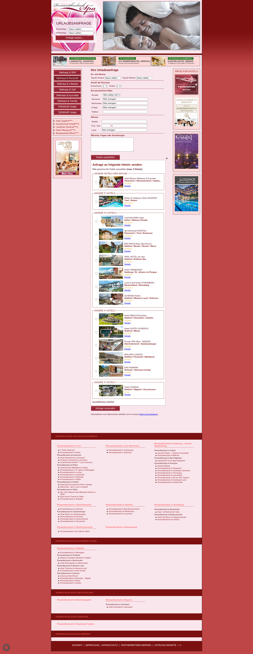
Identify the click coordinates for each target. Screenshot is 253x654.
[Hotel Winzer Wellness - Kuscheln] (111, 187)
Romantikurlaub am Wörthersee (121, 511)
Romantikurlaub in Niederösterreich (75, 527)
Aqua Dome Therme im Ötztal (72, 497)
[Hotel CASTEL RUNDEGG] (111, 337)
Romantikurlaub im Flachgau (165, 463)
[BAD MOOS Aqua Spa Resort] (111, 252)
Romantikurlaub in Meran (70, 581)
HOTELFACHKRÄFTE (165, 645)
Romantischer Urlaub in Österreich (77, 436)
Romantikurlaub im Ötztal (67, 490)
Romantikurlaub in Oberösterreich (74, 505)
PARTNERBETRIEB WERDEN (136, 645)
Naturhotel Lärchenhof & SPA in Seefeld (76, 485)
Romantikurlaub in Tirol (69, 446)
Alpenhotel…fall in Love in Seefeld (74, 487)
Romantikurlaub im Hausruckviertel (74, 519)
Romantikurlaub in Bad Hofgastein (168, 458)
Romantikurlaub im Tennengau (169, 473)
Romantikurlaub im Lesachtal (120, 514)
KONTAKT (77, 645)
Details (127, 186)
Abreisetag (62, 33)
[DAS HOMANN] (111, 376)
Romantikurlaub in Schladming (121, 450)
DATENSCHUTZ (110, 645)
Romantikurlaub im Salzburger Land (171, 480)
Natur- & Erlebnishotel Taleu (168, 512)
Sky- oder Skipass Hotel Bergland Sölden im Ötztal (77, 493)
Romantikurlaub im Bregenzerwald (168, 515)
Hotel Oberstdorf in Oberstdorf (121, 607)
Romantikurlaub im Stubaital (71, 499)
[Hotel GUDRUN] (111, 395)
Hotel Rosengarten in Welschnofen (74, 563)
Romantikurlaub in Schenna (68, 573)
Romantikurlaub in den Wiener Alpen (75, 531)
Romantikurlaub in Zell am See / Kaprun (173, 478)
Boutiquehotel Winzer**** (67, 133)
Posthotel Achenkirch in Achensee (73, 460)
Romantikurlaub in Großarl (165, 450)
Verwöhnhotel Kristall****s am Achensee (76, 462)
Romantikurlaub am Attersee (71, 509)
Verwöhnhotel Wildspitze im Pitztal (74, 468)
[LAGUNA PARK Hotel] (111, 226)
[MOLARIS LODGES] (111, 363)
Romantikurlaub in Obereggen (72, 553)
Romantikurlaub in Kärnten (119, 505)
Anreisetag (62, 29)
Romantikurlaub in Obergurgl (71, 477)
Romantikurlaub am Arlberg (168, 520)
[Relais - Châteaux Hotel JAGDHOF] (111, 206)
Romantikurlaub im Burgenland (121, 527)
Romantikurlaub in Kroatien (72, 617)
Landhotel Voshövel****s (67, 127)
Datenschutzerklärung (148, 414)
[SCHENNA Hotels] (111, 304)
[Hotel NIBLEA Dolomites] (111, 324)
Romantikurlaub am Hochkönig (169, 475)
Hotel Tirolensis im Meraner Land (73, 568)
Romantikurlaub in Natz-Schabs (73, 571)
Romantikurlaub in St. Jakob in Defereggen (77, 470)
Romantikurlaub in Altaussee (120, 452)
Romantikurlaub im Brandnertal (166, 509)
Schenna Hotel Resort (69, 576)
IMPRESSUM (92, 645)
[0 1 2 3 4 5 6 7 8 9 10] (118, 86)
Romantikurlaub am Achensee (69, 455)
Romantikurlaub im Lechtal (71, 472)
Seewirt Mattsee (163, 466)
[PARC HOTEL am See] (111, 265)
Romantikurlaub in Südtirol (70, 548)
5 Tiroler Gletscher (67, 450)
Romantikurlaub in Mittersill (168, 455)
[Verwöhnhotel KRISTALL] (111, 239)
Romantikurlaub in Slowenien (73, 634)
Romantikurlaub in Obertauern (169, 468)
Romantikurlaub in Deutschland (74, 592)
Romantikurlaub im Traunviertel (72, 521)
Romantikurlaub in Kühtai (70, 452)
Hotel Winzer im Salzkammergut (73, 514)
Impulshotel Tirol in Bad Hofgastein (171, 461)
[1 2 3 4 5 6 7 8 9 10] (105, 86)
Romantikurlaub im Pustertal (68, 555)
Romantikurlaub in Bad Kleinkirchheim (124, 509)
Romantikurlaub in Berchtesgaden (74, 600)
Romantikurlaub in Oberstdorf (117, 604)
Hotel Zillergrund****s (65, 130)
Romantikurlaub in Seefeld (67, 482)
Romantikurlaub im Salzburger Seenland (173, 471)
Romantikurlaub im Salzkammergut (71, 512)
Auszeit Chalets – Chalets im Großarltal (173, 453)
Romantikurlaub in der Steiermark (122, 446)
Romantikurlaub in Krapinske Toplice (75, 624)
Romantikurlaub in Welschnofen (70, 560)
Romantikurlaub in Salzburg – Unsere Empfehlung (173, 444)
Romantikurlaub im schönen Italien (76, 541)
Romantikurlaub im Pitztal (67, 465)
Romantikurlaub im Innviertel (71, 517)
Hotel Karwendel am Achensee (72, 458)
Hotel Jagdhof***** (64, 121)
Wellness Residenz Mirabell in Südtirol (75, 558)
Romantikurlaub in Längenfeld (72, 475)
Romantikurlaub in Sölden (70, 479)
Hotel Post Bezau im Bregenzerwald (171, 517)
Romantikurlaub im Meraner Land (70, 566)
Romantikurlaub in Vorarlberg (169, 505)
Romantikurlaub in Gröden (70, 583)
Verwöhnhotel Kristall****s (67, 124)
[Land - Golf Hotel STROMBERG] (111, 291)
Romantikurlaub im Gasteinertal (170, 482)
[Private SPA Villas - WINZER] (111, 350)
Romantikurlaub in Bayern (119, 600)
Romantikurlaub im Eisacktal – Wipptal (75, 578)
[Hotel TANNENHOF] (111, 278)
